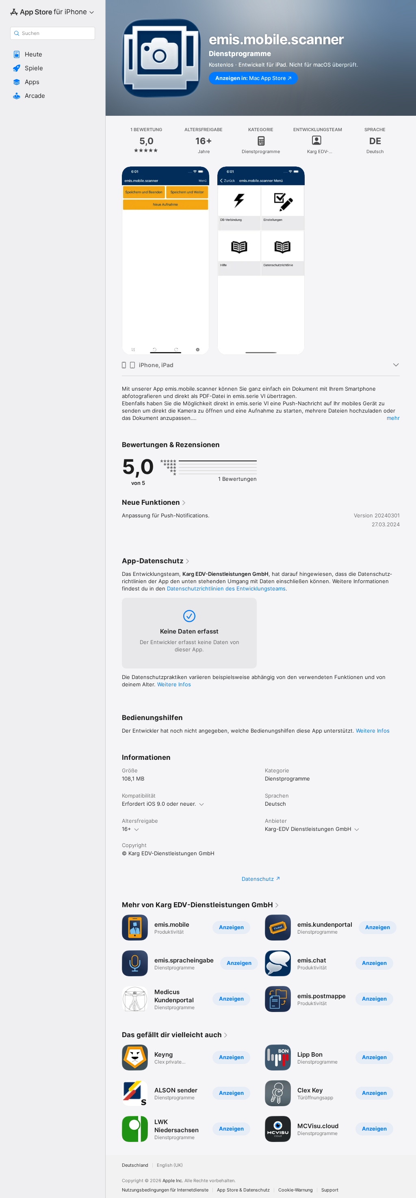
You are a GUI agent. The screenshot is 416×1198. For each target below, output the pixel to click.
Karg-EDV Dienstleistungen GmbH (308, 829)
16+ (126, 829)
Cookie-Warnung (295, 1190)
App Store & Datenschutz (243, 1190)
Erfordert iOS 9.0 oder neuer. (159, 803)
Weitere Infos (174, 684)
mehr (393, 418)
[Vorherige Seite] (113, 141)
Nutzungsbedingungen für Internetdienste (165, 1190)
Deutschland (135, 1165)
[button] (53, 54)
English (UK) (170, 1165)
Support (329, 1190)
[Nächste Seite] (408, 141)
